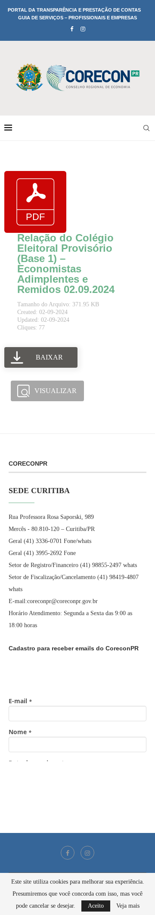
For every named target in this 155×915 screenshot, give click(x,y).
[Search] (146, 128)
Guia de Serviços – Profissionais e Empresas (77, 17)
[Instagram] (83, 29)
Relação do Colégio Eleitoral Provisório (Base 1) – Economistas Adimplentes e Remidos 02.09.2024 (66, 263)
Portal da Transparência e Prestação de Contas (74, 9)
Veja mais (128, 906)
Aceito (96, 906)
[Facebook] (71, 29)
